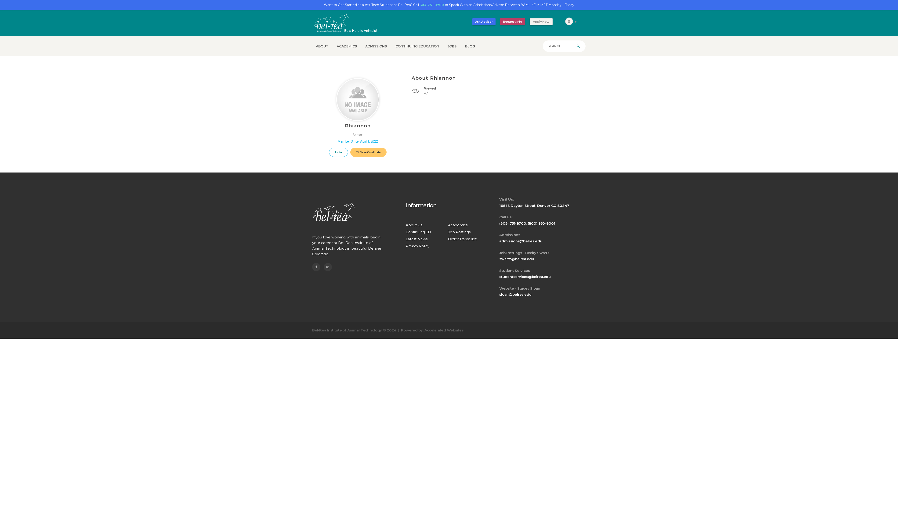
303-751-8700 (432, 5)
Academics (457, 225)
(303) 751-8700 (512, 223)
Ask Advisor (484, 21)
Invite (338, 152)
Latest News (416, 239)
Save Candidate (370, 152)
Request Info (512, 21)
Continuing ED (418, 232)
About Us (414, 225)
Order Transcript (462, 239)
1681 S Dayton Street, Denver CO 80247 (534, 205)
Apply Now (541, 21)
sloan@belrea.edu (515, 294)
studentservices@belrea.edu (525, 276)
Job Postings (459, 232)
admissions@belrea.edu (520, 241)
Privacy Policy (417, 246)
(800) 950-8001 (541, 223)
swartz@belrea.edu (516, 259)
